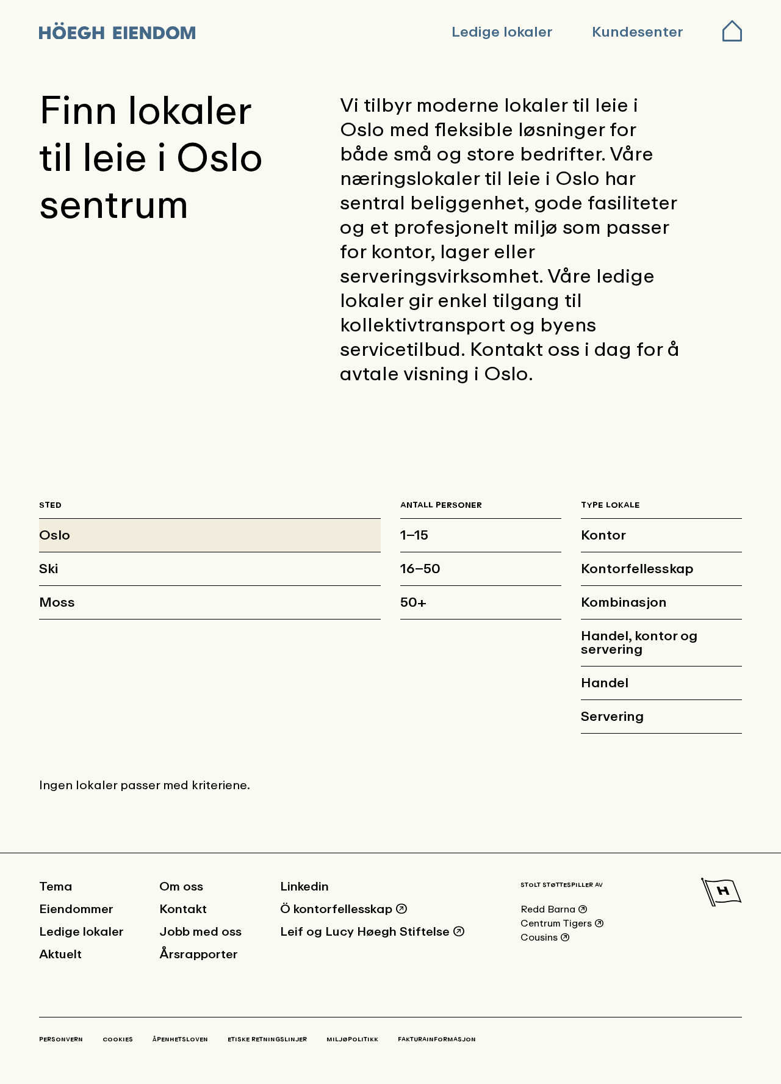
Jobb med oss (200, 932)
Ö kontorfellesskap (344, 909)
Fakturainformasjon (437, 1039)
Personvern (61, 1039)
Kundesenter (637, 31)
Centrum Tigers (562, 923)
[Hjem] (119, 32)
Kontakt (183, 909)
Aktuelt (60, 954)
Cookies (118, 1039)
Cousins (545, 937)
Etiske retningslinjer (267, 1039)
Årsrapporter (198, 954)
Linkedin (304, 887)
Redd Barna (554, 909)
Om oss (181, 887)
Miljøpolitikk (352, 1039)
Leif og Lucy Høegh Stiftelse (372, 932)
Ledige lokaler (502, 31)
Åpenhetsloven (180, 1039)
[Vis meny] (732, 32)
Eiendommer (76, 909)
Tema (56, 887)
